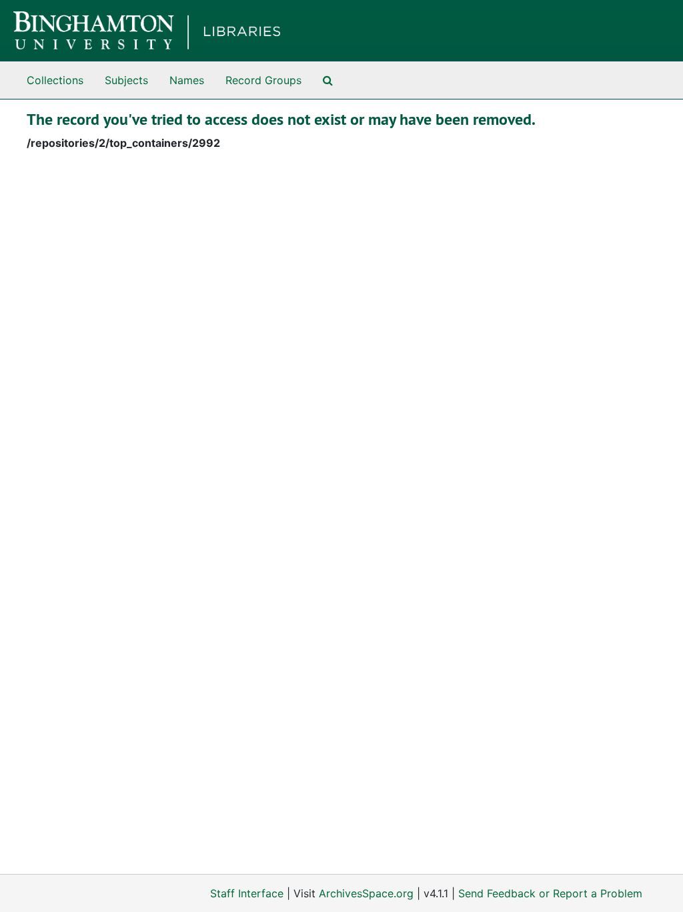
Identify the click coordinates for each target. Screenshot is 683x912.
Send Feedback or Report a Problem (550, 893)
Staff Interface (246, 893)
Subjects (126, 80)
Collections (55, 80)
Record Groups (263, 80)
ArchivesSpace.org (366, 893)
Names (186, 80)
